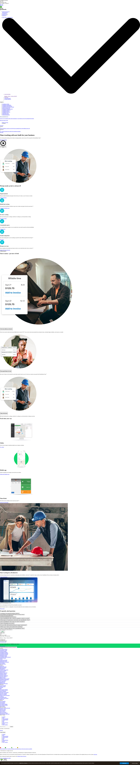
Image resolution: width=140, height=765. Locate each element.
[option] (71, 734)
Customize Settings (135, 763)
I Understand (124, 763)
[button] (70, 125)
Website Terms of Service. (21, 756)
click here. (95, 754)
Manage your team (5, 122)
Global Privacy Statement (23, 763)
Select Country (2, 732)
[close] (1, 634)
